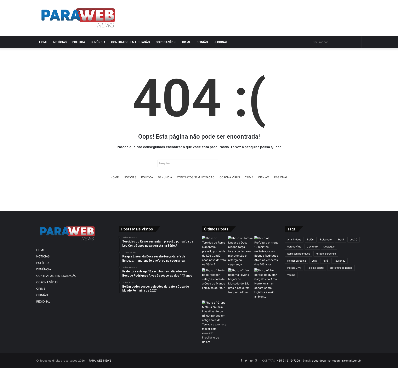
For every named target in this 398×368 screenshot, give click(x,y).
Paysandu (339, 260)
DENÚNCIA (98, 42)
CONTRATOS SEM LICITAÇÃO (130, 42)
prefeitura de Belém (341, 267)
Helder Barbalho (296, 260)
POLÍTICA (78, 42)
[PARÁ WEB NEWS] (78, 17)
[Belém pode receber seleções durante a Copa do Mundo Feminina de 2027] (214, 279)
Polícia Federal (315, 267)
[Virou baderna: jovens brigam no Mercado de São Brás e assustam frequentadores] (240, 281)
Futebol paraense (326, 253)
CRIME (186, 42)
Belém (310, 239)
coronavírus (294, 246)
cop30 (353, 239)
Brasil (340, 239)
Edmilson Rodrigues (298, 253)
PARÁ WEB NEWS (100, 360)
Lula (314, 260)
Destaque (329, 246)
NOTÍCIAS (60, 42)
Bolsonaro (326, 239)
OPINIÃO (202, 42)
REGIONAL (220, 42)
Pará (325, 260)
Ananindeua (294, 239)
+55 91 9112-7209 (288, 360)
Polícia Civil (294, 267)
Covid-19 (312, 246)
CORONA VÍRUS (166, 42)
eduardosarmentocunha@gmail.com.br (337, 360)
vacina (291, 274)
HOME (43, 42)
